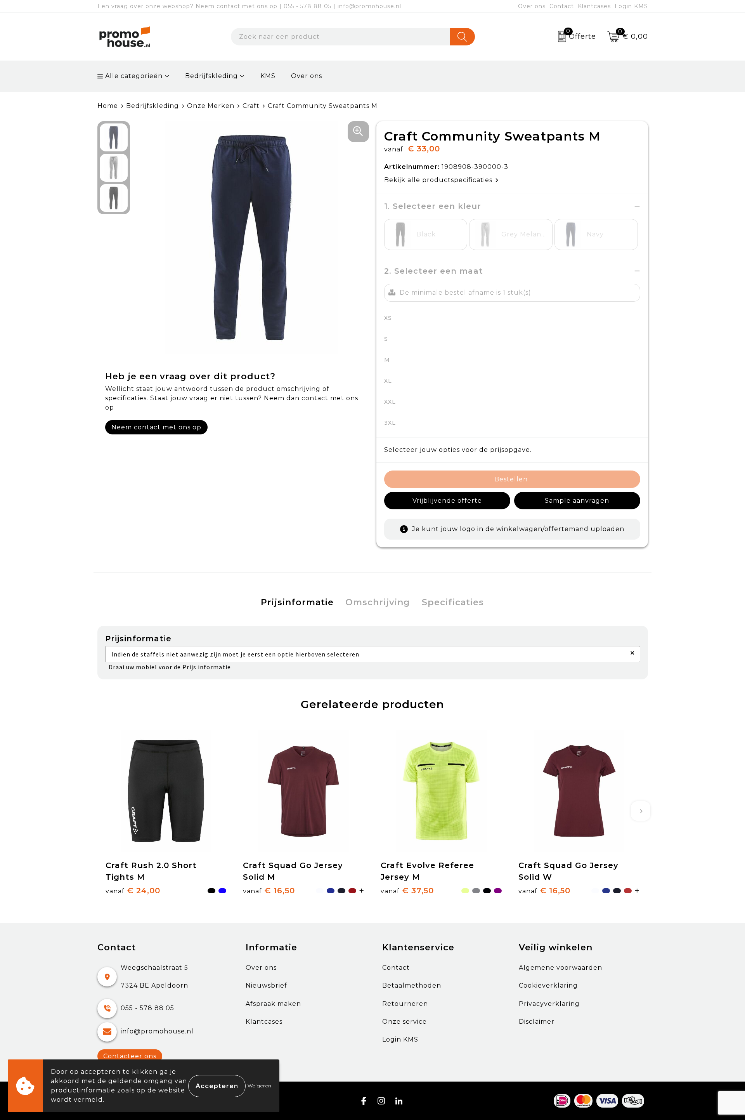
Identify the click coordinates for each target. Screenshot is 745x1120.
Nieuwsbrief (266, 985)
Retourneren (405, 1003)
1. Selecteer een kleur (432, 206)
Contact (561, 6)
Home (107, 105)
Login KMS (631, 6)
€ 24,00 (133, 890)
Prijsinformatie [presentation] (297, 602)
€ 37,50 (407, 890)
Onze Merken (210, 105)
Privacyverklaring (549, 1003)
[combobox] (340, 36)
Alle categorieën (133, 76)
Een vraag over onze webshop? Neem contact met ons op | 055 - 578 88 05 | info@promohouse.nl (249, 6)
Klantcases (594, 6)
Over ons (532, 6)
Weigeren (260, 1086)
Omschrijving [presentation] (377, 602)
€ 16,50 (269, 890)
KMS (267, 76)
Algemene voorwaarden (560, 967)
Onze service (404, 1021)
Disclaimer (536, 1021)
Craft (251, 105)
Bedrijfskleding (211, 76)
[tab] (297, 602)
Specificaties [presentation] (453, 602)
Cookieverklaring (548, 985)
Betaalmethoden (411, 985)
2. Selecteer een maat (433, 271)
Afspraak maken (273, 1003)
